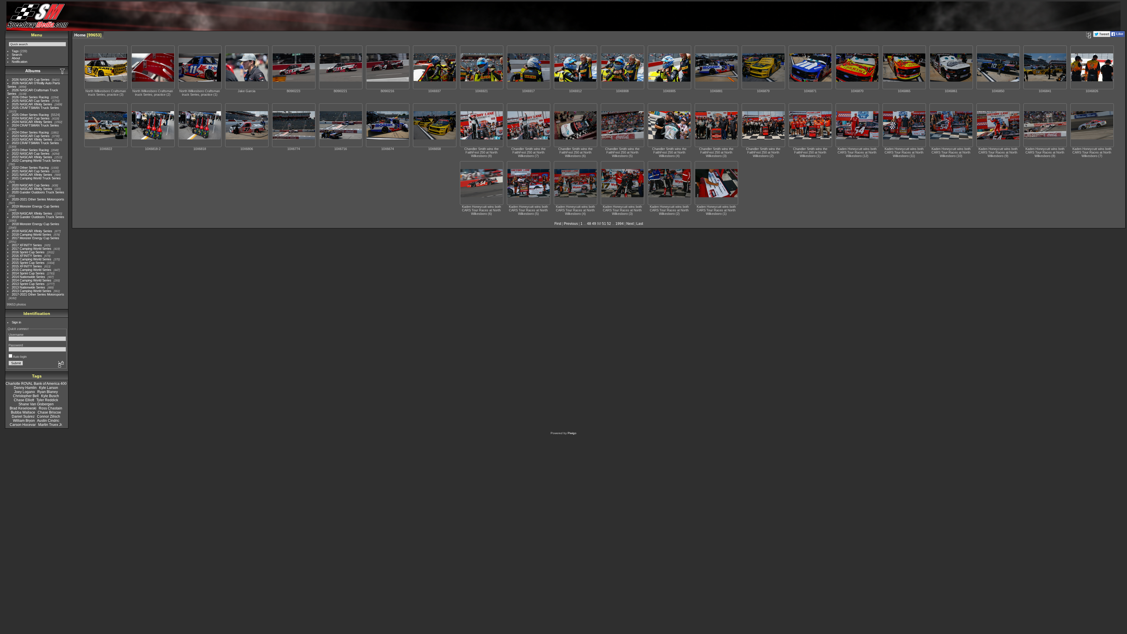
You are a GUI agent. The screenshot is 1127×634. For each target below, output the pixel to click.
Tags (15, 51)
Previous (571, 224)
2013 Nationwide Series (28, 287)
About (16, 58)
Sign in (16, 322)
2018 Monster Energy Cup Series (35, 224)
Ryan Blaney (47, 392)
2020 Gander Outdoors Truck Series (38, 192)
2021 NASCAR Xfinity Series (32, 174)
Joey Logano (24, 392)
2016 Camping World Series (31, 259)
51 (604, 224)
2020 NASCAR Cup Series (31, 185)
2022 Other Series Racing (30, 167)
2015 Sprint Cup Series (28, 262)
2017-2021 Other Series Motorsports (38, 294)
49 (594, 224)
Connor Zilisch (48, 416)
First (557, 224)
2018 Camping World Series (31, 234)
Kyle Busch (50, 396)
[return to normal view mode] (1088, 35)
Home (80, 35)
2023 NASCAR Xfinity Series (32, 139)
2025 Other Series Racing (30, 115)
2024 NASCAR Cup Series (31, 118)
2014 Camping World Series (31, 280)
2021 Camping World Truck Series (36, 178)
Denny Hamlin (25, 388)
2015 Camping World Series (31, 270)
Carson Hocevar (23, 425)
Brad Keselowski (23, 408)
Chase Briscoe (49, 412)
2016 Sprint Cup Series (28, 252)
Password (16, 345)
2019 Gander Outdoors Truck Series (38, 217)
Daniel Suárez (23, 416)
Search (17, 54)
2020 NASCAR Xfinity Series (32, 188)
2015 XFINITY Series (27, 266)
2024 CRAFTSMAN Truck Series (35, 125)
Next (630, 224)
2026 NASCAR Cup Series (31, 79)
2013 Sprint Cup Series (28, 284)
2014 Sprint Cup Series (28, 273)
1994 (619, 224)
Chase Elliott (24, 400)
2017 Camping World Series (31, 248)
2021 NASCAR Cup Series (31, 171)
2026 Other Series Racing (30, 97)
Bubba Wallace (23, 412)
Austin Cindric (48, 421)
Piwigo (572, 433)
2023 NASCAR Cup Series (31, 136)
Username (16, 334)
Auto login (19, 356)
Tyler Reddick (47, 400)
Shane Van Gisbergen (36, 404)
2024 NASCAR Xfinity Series (32, 122)
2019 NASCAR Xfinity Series (32, 213)
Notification (19, 61)
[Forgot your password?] (60, 364)
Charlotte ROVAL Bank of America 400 (36, 384)
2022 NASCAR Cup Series (31, 153)
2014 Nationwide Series (28, 277)
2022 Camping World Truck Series (36, 160)
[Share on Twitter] (1101, 36)
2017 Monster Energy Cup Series (35, 238)
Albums (33, 70)
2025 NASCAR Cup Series (31, 100)
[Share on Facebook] (1117, 36)
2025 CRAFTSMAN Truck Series (35, 107)
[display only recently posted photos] (63, 71)
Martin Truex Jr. (50, 425)
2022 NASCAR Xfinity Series (32, 157)
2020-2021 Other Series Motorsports (38, 199)
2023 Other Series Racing (30, 150)
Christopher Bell (26, 396)
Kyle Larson (48, 388)
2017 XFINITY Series (27, 245)
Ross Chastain (50, 408)
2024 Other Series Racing (30, 132)
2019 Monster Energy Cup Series (35, 206)
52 (609, 224)
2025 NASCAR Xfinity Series (32, 104)
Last (639, 224)
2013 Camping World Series (31, 291)
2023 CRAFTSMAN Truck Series (35, 143)
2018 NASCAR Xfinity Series (32, 231)
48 (589, 224)
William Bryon (24, 421)
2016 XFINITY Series (27, 255)
